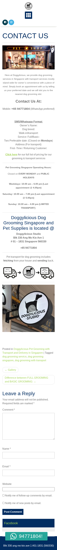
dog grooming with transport (30, 360)
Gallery (12, 370)
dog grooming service (14, 356)
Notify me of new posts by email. (23, 503)
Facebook (11, 523)
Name (6, 448)
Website (7, 484)
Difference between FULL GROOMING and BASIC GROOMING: (26, 379)
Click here (11, 154)
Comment (8, 409)
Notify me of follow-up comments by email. (28, 495)
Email (6, 466)
